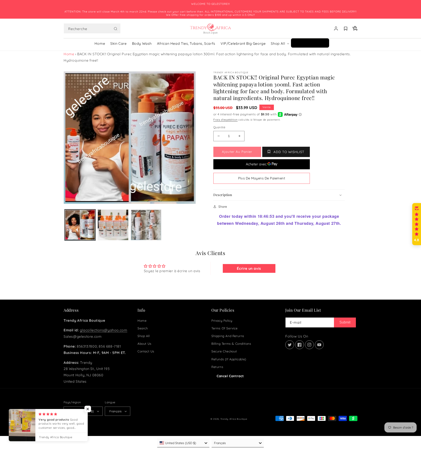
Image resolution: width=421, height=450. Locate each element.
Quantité (219, 127)
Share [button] (222, 207)
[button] (92, 28)
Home (69, 54)
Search (142, 328)
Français (115, 411)
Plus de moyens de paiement (261, 178)
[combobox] (92, 28)
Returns (217, 367)
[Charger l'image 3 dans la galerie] (146, 224)
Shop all (143, 336)
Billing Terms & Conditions (231, 344)
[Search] (115, 29)
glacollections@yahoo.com (103, 330)
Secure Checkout (224, 351)
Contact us (145, 351)
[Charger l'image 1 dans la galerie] (80, 224)
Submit (344, 322)
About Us (144, 344)
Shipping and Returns (227, 336)
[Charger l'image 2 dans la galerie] (113, 224)
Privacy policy (221, 321)
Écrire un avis (249, 268)
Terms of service (224, 328)
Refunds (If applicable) (228, 359)
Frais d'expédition (225, 119)
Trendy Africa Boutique (233, 419)
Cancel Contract (230, 376)
